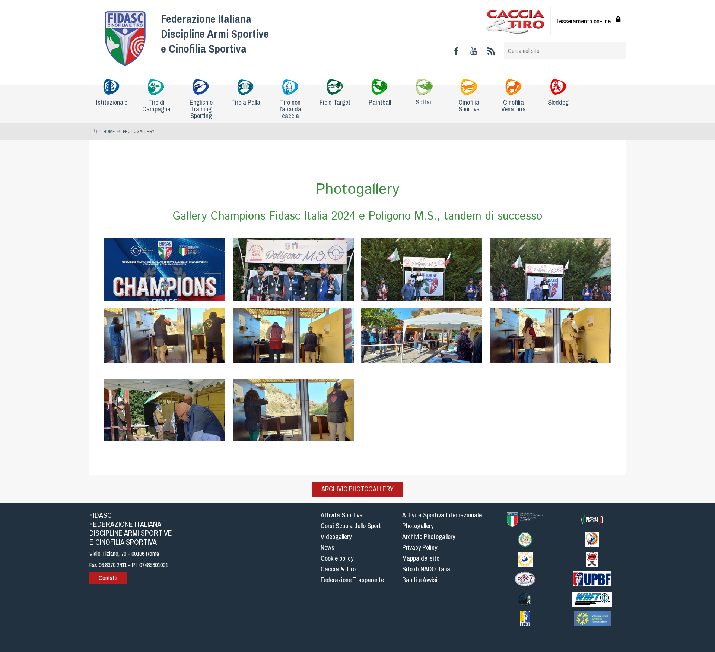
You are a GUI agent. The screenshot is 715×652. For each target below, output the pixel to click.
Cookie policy (337, 558)
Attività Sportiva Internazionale (442, 515)
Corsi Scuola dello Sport (351, 525)
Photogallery (417, 525)
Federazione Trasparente (352, 580)
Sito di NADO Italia (426, 569)
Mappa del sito (420, 558)
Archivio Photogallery (357, 489)
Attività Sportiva (342, 515)
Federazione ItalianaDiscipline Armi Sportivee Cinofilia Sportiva (215, 33)
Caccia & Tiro (338, 569)
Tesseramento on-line (583, 21)
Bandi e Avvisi (420, 580)
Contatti (108, 578)
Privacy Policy (419, 547)
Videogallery (336, 536)
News (327, 547)
